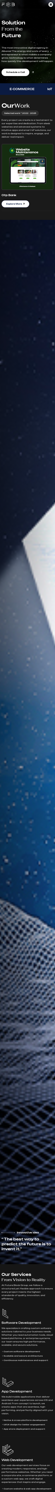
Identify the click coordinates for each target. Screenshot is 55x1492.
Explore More (14, 204)
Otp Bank (9, 195)
